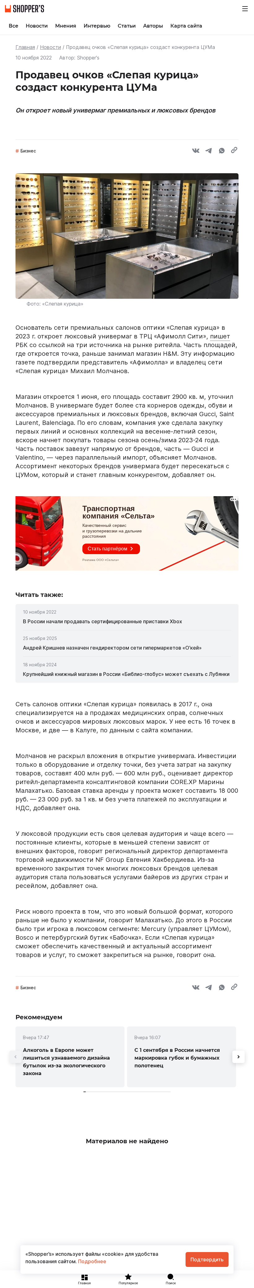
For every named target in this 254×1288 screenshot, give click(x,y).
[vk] (195, 151)
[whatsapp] (222, 151)
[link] (127, 621)
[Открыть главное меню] (245, 8)
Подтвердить (207, 1259)
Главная (25, 47)
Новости (50, 47)
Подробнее (91, 1261)
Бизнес (28, 150)
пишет (220, 336)
